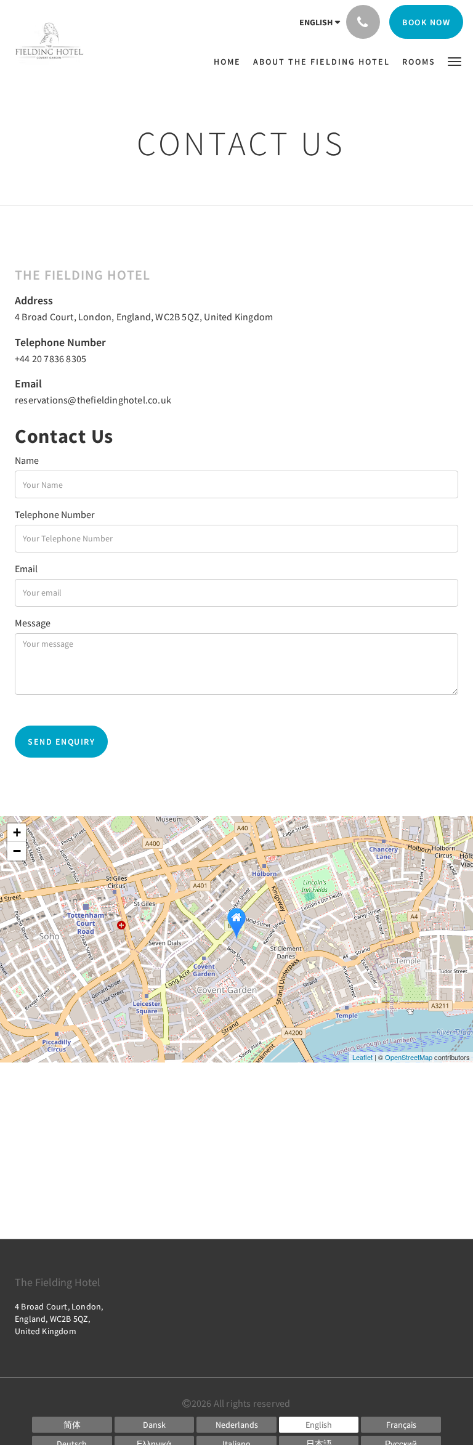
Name (27, 460)
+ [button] (17, 832)
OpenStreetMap (408, 1057)
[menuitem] (230, 61)
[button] (454, 60)
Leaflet (362, 1057)
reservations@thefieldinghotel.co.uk (93, 400)
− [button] (17, 851)
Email (26, 568)
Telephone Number (55, 514)
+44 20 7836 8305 (50, 358)
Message (33, 623)
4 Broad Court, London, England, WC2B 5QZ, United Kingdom (144, 316)
